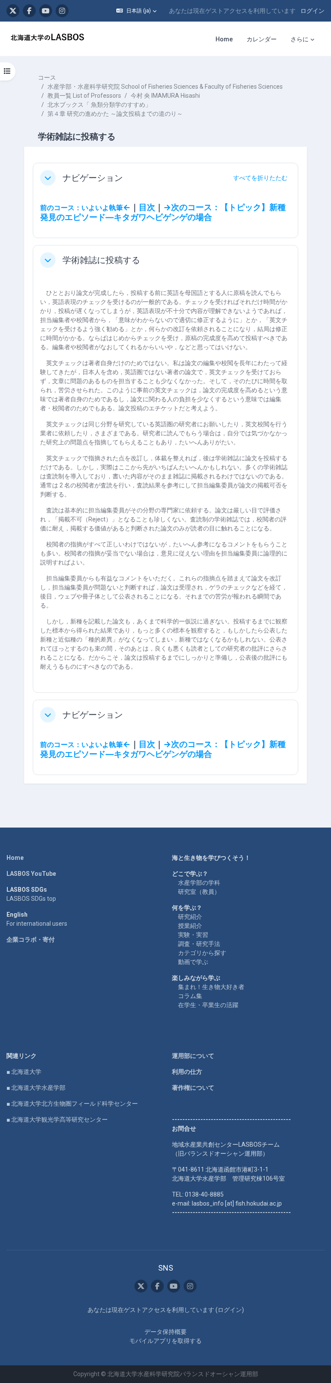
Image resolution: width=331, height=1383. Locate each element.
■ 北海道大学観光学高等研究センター (57, 1119)
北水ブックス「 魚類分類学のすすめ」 (99, 104)
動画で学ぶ (193, 961)
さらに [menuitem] (299, 39)
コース (47, 77)
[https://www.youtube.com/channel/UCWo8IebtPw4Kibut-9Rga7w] (45, 10)
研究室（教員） (199, 891)
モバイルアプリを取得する (165, 1340)
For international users (36, 923)
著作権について (193, 1087)
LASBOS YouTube (31, 873)
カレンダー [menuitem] (262, 39)
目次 (147, 207)
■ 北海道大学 (23, 1071)
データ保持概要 (165, 1331)
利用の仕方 (187, 1071)
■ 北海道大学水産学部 (36, 1087)
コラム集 (190, 995)
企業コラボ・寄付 (30, 939)
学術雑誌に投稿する (101, 260)
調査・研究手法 (199, 943)
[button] (136, 10)
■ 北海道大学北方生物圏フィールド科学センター (72, 1103)
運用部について (193, 1055)
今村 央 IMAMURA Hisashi (165, 95)
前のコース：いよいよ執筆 (81, 208)
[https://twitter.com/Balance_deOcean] (12, 10)
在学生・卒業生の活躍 (208, 1005)
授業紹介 (190, 925)
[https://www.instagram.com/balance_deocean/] (62, 10)
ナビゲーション (92, 178)
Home (15, 857)
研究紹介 (190, 916)
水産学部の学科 (199, 882)
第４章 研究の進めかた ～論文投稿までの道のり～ (115, 113)
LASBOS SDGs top (31, 898)
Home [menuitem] (224, 39)
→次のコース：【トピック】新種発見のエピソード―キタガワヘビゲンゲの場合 (163, 212)
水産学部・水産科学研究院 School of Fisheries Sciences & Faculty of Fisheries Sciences (165, 86)
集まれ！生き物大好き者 (211, 986)
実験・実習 (193, 934)
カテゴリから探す (202, 952)
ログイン (312, 10)
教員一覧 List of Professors (84, 95)
